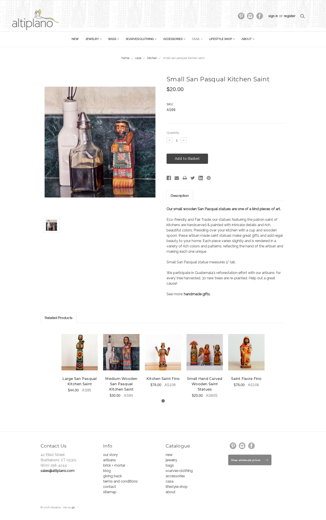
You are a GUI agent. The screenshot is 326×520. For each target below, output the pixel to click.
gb (73, 507)
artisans (109, 460)
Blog (107, 471)
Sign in (273, 16)
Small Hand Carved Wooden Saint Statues (204, 384)
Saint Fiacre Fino (246, 379)
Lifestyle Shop (221, 39)
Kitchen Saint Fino (163, 379)
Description (180, 196)
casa (196, 39)
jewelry (92, 39)
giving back (112, 476)
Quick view (80, 352)
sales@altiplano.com (58, 471)
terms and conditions (120, 481)
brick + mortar (114, 465)
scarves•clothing (140, 39)
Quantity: (173, 132)
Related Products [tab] (58, 318)
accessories (173, 39)
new (75, 39)
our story (110, 455)
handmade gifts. (197, 294)
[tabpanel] (79, 360)
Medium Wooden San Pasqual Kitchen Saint (121, 384)
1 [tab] (163, 401)
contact (109, 487)
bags (112, 39)
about (247, 39)
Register (289, 16)
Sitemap (109, 492)
